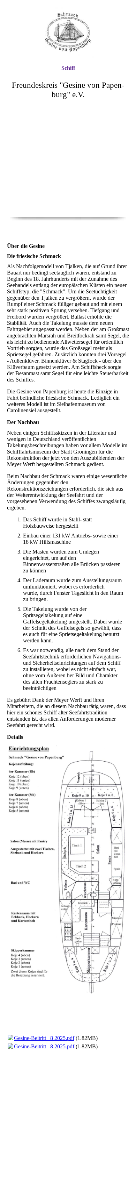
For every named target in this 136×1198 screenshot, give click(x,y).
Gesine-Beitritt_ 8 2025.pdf (44, 1038)
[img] (68, 32)
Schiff (68, 68)
